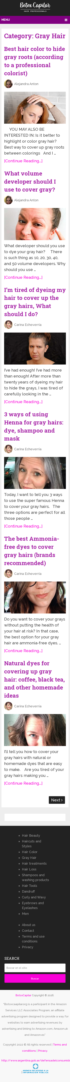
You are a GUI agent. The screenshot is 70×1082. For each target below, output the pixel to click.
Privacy (27, 947)
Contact (28, 931)
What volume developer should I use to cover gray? (30, 181)
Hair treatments (34, 863)
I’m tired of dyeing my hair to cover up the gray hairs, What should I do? (35, 302)
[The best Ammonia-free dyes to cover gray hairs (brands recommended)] (35, 597)
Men (25, 914)
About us (28, 925)
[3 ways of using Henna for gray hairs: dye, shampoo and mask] (35, 473)
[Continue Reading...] (23, 161)
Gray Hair (29, 858)
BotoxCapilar (23, 995)
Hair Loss (29, 869)
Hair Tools (29, 886)
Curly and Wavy (34, 897)
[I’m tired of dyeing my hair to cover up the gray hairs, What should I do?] (35, 349)
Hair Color (30, 852)
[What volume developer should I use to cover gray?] (35, 224)
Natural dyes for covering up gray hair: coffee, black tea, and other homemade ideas (34, 679)
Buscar (35, 978)
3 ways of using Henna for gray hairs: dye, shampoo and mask (33, 426)
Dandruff (28, 891)
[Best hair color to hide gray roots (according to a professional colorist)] (35, 108)
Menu (5, 19)
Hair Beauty (31, 835)
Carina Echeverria (27, 325)
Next (56, 800)
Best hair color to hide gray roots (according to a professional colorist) (34, 61)
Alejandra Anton (26, 84)
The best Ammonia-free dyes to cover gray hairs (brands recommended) (31, 551)
